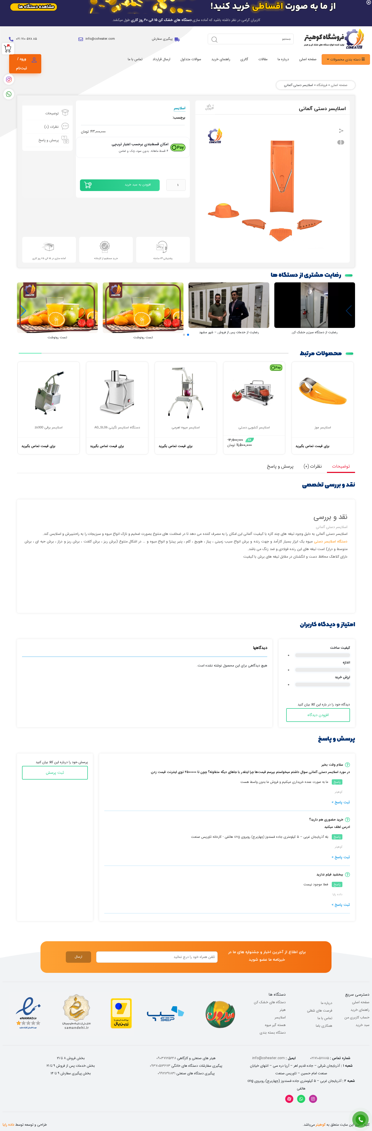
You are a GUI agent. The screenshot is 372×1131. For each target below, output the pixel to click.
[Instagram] (313, 1099)
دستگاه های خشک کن (270, 1002)
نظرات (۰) (51, 127)
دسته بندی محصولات (346, 59)
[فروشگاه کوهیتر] (333, 39)
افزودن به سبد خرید (138, 184)
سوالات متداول (190, 59)
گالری (244, 59)
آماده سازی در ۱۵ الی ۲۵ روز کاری (49, 258)
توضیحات (52, 113)
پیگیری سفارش (162, 38)
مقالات (262, 59)
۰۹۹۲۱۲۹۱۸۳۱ (166, 1073)
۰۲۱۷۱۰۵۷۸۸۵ (319, 1058)
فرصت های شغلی (319, 1010)
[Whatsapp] (301, 1099)
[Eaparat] (289, 1099)
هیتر (283, 1010)
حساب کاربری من (356, 1017)
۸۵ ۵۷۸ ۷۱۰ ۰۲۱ (26, 38)
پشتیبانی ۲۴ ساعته (163, 258)
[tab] (47, 113)
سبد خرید (362, 1025)
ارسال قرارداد (161, 59)
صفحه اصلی (308, 59)
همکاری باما (324, 1026)
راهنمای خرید (220, 59)
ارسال (78, 956)
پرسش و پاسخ (48, 140)
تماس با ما (135, 59)
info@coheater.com (100, 38)
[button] (188, 335)
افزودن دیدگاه (318, 715)
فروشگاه (322, 85)
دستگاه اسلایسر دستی (330, 541)
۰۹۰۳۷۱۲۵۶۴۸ (166, 1058)
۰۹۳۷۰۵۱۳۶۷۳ (160, 1066)
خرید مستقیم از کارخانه (106, 258)
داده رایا (8, 1124)
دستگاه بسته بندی (273, 1032)
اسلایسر (179, 108)
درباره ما (283, 59)
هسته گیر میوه (275, 1025)
